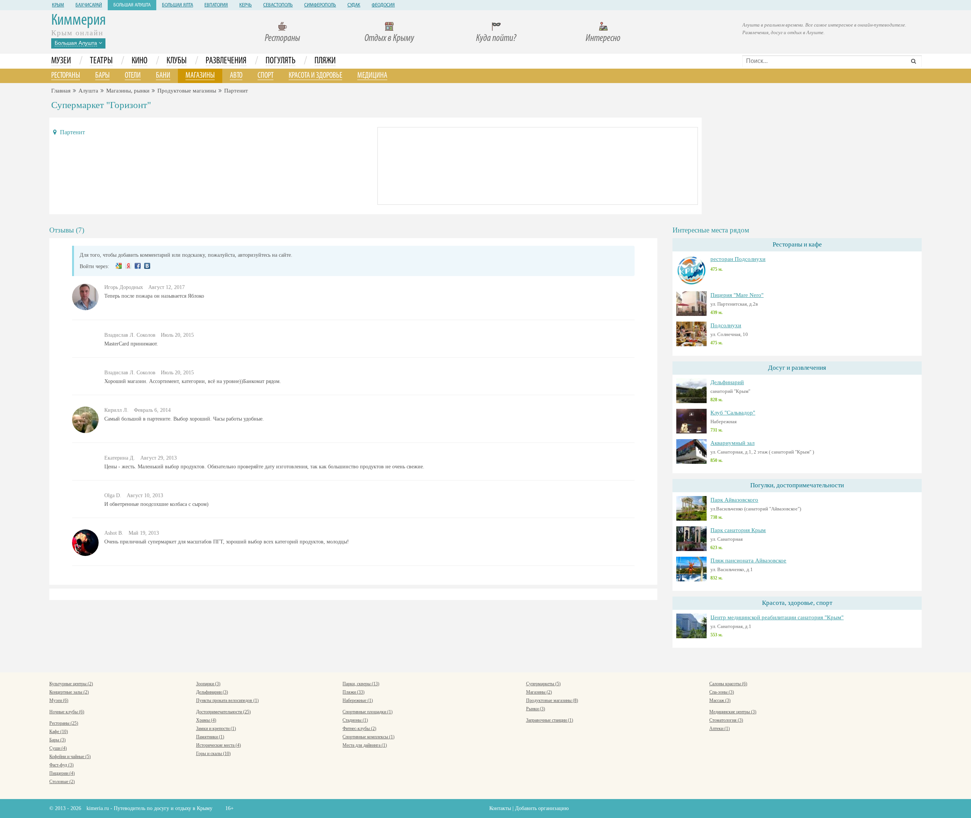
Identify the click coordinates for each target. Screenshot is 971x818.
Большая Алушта (132, 5)
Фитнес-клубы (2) (359, 728)
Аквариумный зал (732, 443)
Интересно (603, 38)
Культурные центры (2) (71, 683)
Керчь (245, 5)
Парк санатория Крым (738, 530)
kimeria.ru (97, 808)
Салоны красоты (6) (728, 683)
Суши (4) (58, 748)
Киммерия (78, 21)
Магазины (200, 76)
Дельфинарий (727, 382)
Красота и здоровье (315, 76)
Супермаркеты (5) (543, 683)
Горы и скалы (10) (213, 753)
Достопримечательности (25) (223, 711)
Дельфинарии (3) (212, 692)
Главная (61, 91)
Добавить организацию (542, 808)
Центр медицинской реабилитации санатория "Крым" (777, 617)
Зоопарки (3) (208, 683)
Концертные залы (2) (69, 692)
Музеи (61, 61)
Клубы (177, 61)
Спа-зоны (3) (721, 692)
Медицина (372, 76)
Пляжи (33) (354, 692)
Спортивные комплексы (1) (368, 736)
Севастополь (278, 5)
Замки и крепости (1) (216, 728)
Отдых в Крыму (389, 38)
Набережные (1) (358, 700)
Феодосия (383, 5)
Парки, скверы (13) (361, 683)
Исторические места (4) (218, 745)
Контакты (500, 808)
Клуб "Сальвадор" (732, 413)
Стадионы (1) (355, 720)
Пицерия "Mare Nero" (737, 295)
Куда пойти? (496, 38)
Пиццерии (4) (62, 773)
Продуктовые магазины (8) (552, 700)
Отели (133, 76)
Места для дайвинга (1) (365, 745)
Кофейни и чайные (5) (70, 756)
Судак (353, 5)
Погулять (280, 61)
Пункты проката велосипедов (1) (227, 700)
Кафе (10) (58, 731)
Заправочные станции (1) (549, 720)
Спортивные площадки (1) (368, 711)
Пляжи (325, 61)
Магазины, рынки (127, 91)
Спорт (265, 76)
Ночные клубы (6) (66, 711)
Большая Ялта (177, 5)
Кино (140, 61)
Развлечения (226, 61)
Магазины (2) (539, 692)
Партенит (236, 91)
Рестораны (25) (63, 723)
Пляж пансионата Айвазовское (748, 560)
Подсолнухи (725, 325)
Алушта (88, 91)
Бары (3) (57, 740)
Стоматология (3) (726, 720)
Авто (236, 76)
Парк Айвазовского (734, 500)
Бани (163, 76)
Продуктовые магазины (186, 91)
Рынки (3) (535, 708)
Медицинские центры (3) (732, 711)
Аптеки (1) (719, 728)
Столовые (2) (62, 781)
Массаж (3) (720, 700)
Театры (101, 61)
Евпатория (216, 5)
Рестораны (282, 38)
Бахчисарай (88, 5)
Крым (58, 5)
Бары (102, 76)
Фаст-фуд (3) (61, 765)
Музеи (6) (58, 700)
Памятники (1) (210, 736)
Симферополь (320, 5)
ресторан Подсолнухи (737, 259)
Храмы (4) (206, 720)
